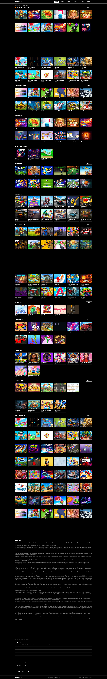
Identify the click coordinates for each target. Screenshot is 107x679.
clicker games (48, 559)
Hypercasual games (77, 551)
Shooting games (85, 556)
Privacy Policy (81, 677)
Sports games (17, 556)
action (47, 557)
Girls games (21, 559)
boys (50, 557)
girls (50, 612)
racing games (55, 556)
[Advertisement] (53, 45)
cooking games (72, 559)
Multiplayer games (86, 553)
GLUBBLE (18, 2)
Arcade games (43, 551)
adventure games (25, 557)
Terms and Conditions (88, 677)
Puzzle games (43, 553)
